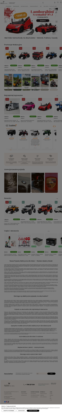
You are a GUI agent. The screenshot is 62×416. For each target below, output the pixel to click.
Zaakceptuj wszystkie (33, 410)
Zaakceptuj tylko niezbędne (9, 410)
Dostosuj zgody (21, 410)
